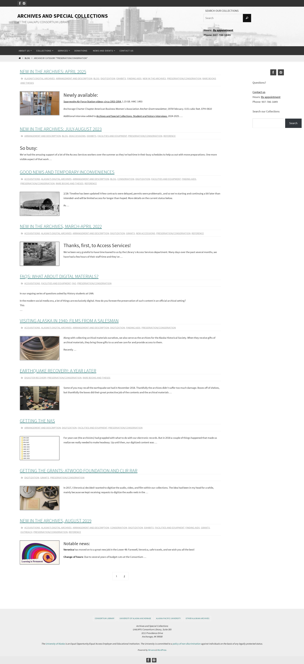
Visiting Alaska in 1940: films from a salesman (69, 321)
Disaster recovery (35, 377)
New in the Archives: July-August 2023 (61, 129)
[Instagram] (24, 3)
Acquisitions (32, 178)
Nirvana (151, 650)
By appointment (223, 30)
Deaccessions (77, 135)
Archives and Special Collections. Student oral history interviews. (132, 116)
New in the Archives (154, 78)
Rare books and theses (69, 183)
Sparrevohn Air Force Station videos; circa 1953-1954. (92, 101)
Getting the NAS (37, 421)
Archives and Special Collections (62, 16)
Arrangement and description (74, 78)
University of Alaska (55, 643)
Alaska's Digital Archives (39, 78)
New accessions (145, 233)
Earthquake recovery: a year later (58, 371)
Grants (130, 233)
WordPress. (162, 650)
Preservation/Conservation (184, 78)
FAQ (74, 283)
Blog (27, 58)
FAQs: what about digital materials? (59, 276)
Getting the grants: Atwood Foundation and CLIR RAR (78, 471)
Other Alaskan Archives (197, 618)
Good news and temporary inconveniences (67, 172)
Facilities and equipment (112, 135)
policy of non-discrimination (186, 643)
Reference (169, 135)
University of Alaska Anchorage (135, 618)
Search (293, 123)
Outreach (26, 532)
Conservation (125, 178)
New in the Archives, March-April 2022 (61, 226)
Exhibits (121, 78)
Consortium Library (104, 618)
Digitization (108, 78)
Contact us (259, 92)
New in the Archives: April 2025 (53, 71)
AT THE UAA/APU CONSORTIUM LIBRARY (43, 22)
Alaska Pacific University (168, 618)
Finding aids (134, 78)
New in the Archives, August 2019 (55, 521)
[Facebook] (19, 3)
